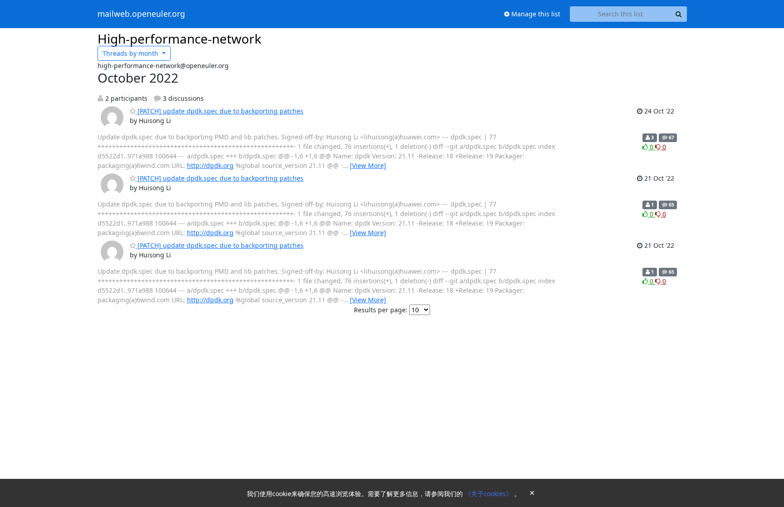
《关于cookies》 (489, 493)
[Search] (679, 14)
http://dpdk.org (210, 165)
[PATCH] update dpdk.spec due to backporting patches (220, 111)
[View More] (368, 165)
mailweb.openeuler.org (141, 14)
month (131, 53)
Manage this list (535, 14)
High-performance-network (179, 38)
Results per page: (380, 309)
